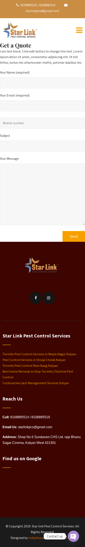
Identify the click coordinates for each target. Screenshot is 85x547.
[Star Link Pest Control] (21, 31)
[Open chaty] (73, 536)
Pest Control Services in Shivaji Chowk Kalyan (34, 360)
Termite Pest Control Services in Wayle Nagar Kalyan (39, 354)
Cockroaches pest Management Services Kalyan (35, 383)
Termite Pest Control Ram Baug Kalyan (30, 365)
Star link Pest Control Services (53, 526)
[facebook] (36, 298)
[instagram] (48, 298)
